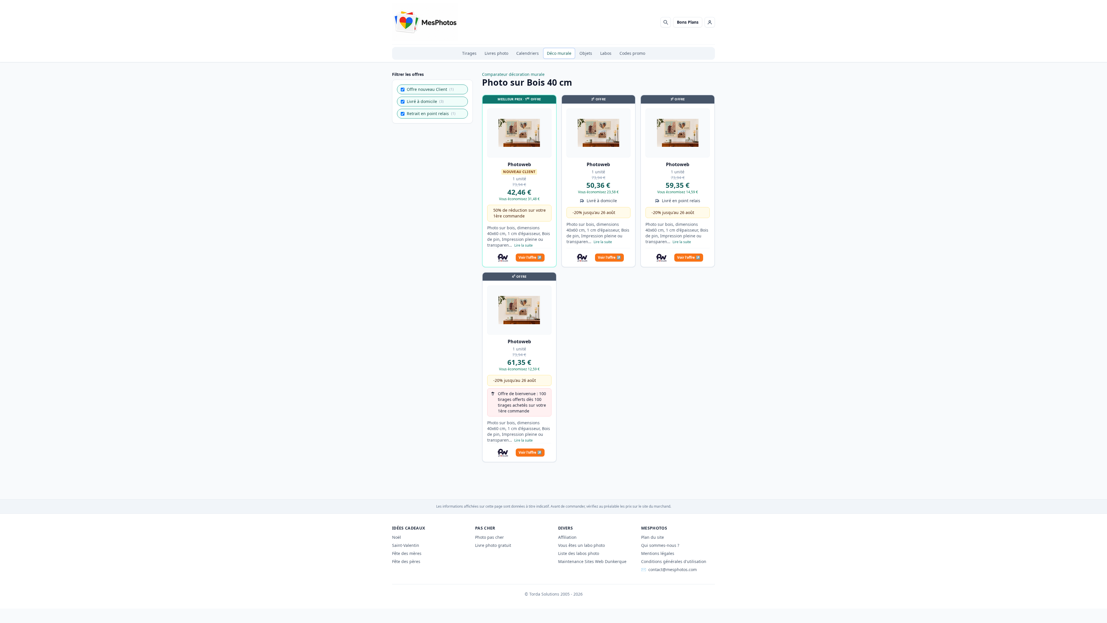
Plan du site (652, 537)
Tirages (469, 53)
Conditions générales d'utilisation (673, 561)
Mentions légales (657, 553)
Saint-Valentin (405, 545)
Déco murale (559, 53)
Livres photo (496, 53)
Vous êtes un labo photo (581, 545)
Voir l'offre (530, 257)
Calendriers (527, 53)
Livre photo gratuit (493, 545)
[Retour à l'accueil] (425, 22)
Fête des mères (406, 553)
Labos (605, 53)
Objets (585, 53)
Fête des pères (406, 561)
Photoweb (519, 164)
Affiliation (567, 537)
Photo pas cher (489, 537)
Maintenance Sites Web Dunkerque (592, 561)
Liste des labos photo (578, 553)
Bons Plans (688, 22)
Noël (396, 537)
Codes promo (632, 53)
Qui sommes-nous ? (660, 545)
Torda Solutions (544, 594)
